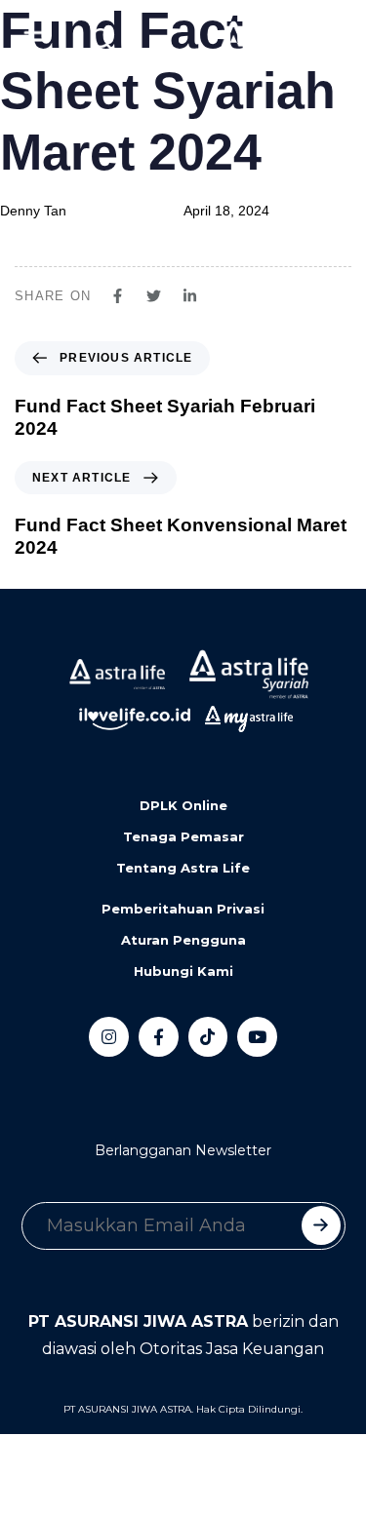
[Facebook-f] (159, 1037)
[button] (102, 39)
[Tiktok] (208, 1037)
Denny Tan (33, 210)
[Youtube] (257, 1037)
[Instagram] (109, 1037)
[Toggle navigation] (29, 40)
